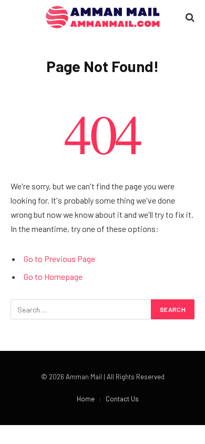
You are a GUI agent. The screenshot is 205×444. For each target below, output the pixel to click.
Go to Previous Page (59, 259)
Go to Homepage (53, 276)
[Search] (188, 17)
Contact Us (122, 399)
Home (86, 399)
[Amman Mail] (102, 17)
